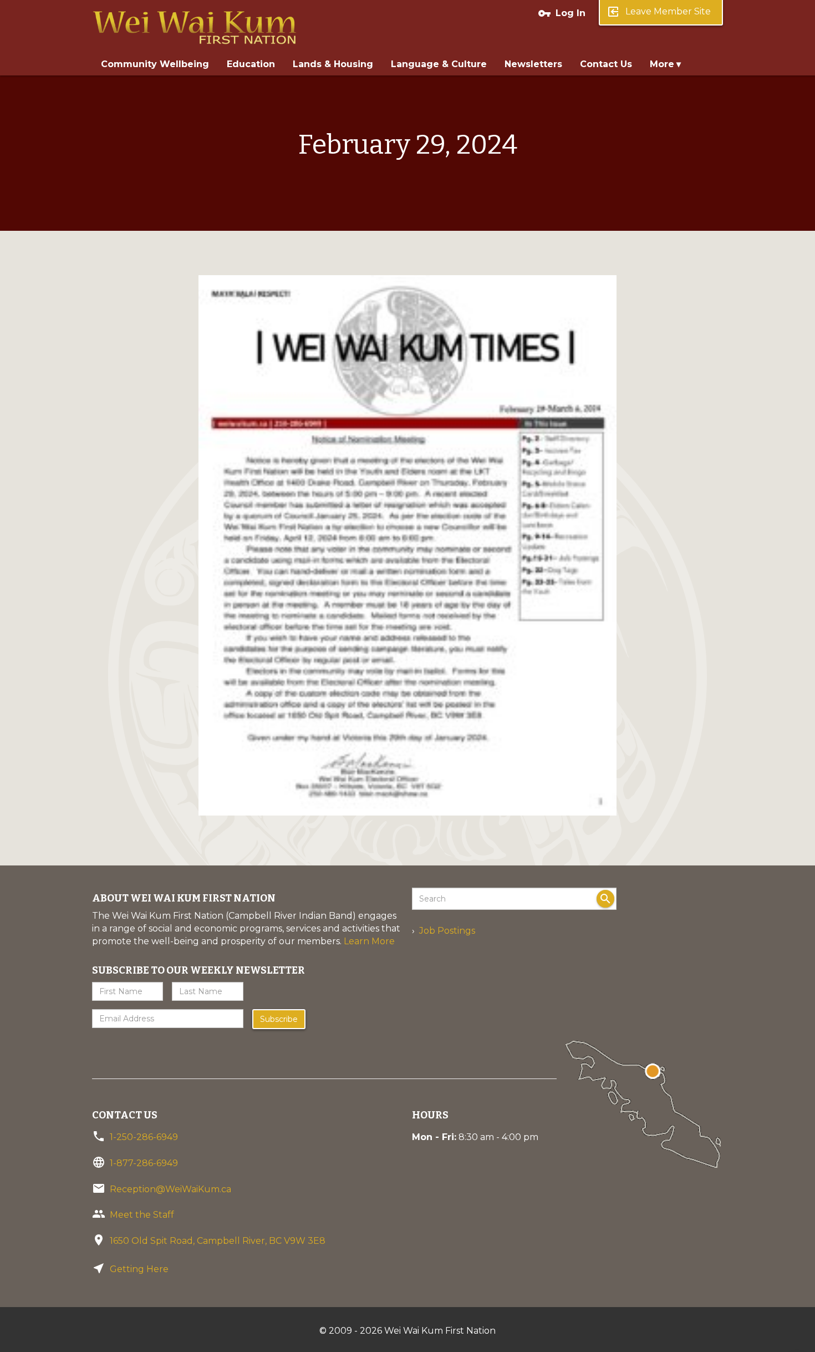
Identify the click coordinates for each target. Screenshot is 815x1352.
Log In (561, 13)
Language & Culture (439, 64)
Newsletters (533, 64)
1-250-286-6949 (144, 1137)
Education (251, 64)
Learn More (369, 941)
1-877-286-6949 (144, 1163)
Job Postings (447, 930)
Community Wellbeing (155, 64)
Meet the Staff (142, 1214)
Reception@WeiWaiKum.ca (170, 1189)
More (662, 64)
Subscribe (279, 1019)
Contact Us (606, 64)
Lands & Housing (333, 64)
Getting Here (139, 1269)
